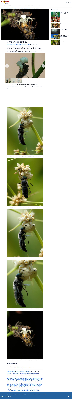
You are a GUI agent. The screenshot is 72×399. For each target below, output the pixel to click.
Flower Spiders (25, 381)
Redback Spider (13, 389)
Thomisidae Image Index (17, 373)
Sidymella (31, 373)
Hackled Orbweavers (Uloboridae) (14, 383)
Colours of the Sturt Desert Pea (64, 19)
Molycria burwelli (35, 385)
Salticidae (23, 389)
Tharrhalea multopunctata (20, 374)
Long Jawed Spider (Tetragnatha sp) (22, 384)
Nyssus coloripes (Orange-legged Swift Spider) (32, 386)
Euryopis (20, 381)
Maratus (11, 385)
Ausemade (9, 396)
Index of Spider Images (15, 378)
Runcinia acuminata (25, 373)
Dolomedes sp (10, 381)
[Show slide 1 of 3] (8, 80)
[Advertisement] (25, 98)
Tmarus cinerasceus (36, 374)
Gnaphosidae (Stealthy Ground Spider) (36, 381)
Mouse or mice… (64, 29)
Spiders (8, 378)
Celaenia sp (11, 380)
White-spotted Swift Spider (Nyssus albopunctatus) (26, 390)
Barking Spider (27, 379)
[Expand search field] (70, 2)
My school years (64, 23)
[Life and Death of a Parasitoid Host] (55, 14)
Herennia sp (36, 383)
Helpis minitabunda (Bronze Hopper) (26, 383)
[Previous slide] (7, 66)
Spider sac (9, 379)
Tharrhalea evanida (11, 374)
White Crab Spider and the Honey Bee (23, 44)
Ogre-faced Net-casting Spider (13, 387)
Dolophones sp (16, 381)
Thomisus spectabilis (11, 44)
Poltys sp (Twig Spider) (23, 387)
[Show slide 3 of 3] (19, 80)
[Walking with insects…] (55, 43)
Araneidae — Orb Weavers (38, 378)
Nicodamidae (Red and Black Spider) (17, 386)
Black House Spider (34, 379)
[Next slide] (43, 66)
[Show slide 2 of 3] (13, 80)
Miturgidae (19, 389)
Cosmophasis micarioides (18, 380)
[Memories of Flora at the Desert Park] (55, 37)
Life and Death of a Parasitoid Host (64, 13)
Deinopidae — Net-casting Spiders (34, 380)
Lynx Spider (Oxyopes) (34, 384)
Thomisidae (9, 373)
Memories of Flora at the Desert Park (64, 36)
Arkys (13, 379)
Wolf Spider (38, 390)
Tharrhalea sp (36, 373)
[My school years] (55, 25)
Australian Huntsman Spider (20, 379)
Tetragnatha (27, 389)
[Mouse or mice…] (55, 31)
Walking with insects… (65, 40)
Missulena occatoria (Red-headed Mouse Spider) (22, 385)
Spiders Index (30, 378)
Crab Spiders (25, 380)
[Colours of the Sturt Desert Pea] (55, 20)
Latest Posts (54, 9)
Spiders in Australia (23, 378)
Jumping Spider (13, 384)
